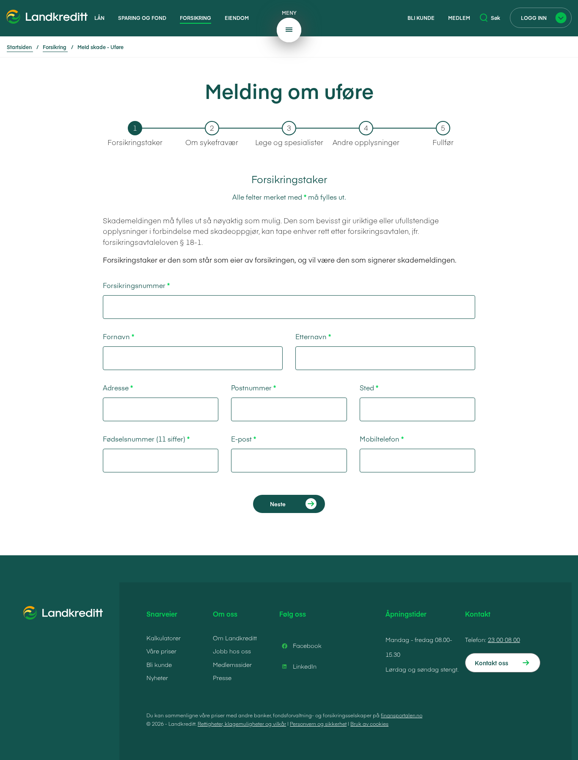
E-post (241, 438)
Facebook (307, 645)
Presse (222, 677)
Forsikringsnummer (134, 285)
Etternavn (311, 336)
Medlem (459, 17)
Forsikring (195, 17)
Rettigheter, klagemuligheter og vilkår (242, 723)
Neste (278, 504)
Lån (99, 17)
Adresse (116, 387)
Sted (367, 387)
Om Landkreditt (235, 638)
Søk (495, 17)
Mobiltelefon (379, 438)
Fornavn (116, 336)
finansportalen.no (401, 715)
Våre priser (161, 651)
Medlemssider (232, 664)
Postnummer (251, 387)
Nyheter (157, 677)
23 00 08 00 (504, 639)
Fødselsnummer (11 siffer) (144, 438)
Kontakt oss (491, 662)
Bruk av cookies (369, 723)
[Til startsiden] (47, 18)
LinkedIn (305, 666)
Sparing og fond (142, 17)
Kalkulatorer (163, 638)
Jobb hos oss (232, 651)
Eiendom (237, 17)
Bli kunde (421, 17)
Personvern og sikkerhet (318, 723)
